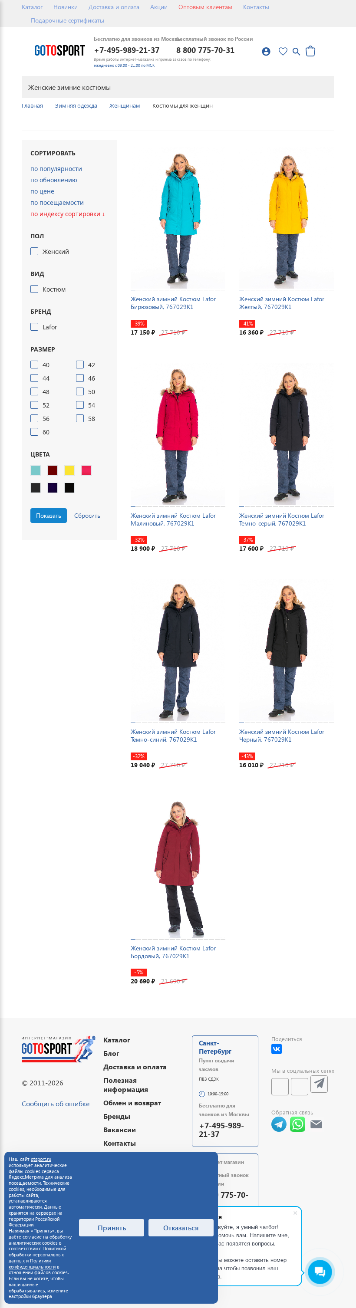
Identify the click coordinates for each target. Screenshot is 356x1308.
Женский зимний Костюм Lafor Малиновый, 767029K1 (173, 519)
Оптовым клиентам (205, 7)
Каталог (32, 7)
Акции (159, 7)
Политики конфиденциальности (32, 1263)
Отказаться (181, 1227)
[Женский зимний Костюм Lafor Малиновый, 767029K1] (178, 434)
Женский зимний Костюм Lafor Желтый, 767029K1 (281, 303)
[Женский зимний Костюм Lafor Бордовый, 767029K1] (178, 867)
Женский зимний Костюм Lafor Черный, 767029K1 (281, 735)
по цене (42, 191)
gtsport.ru (41, 1159)
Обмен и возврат (132, 1102)
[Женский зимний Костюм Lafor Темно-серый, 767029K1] (286, 434)
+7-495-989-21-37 (126, 49)
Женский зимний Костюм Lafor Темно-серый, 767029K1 (281, 519)
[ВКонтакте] (276, 1049)
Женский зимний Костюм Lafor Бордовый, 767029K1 (173, 952)
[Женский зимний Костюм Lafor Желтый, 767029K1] (286, 218)
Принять (112, 1227)
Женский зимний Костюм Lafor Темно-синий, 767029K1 (173, 735)
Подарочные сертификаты (67, 20)
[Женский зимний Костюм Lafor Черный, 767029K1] (286, 650)
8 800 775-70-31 (205, 49)
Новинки (65, 7)
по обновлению (53, 180)
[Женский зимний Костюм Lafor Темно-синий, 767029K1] (178, 650)
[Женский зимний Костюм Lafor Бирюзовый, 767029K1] (178, 218)
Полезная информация (125, 1084)
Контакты (256, 7)
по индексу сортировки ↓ (67, 214)
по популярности (56, 168)
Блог (111, 1053)
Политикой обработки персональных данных (37, 1254)
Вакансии (119, 1129)
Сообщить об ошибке (55, 1103)
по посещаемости (57, 202)
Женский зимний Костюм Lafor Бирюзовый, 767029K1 (173, 303)
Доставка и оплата (114, 7)
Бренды (116, 1116)
